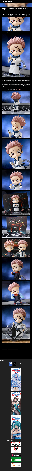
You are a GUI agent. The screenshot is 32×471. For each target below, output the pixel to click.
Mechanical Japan (7, 1)
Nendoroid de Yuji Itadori (18, 89)
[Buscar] (30, 1)
